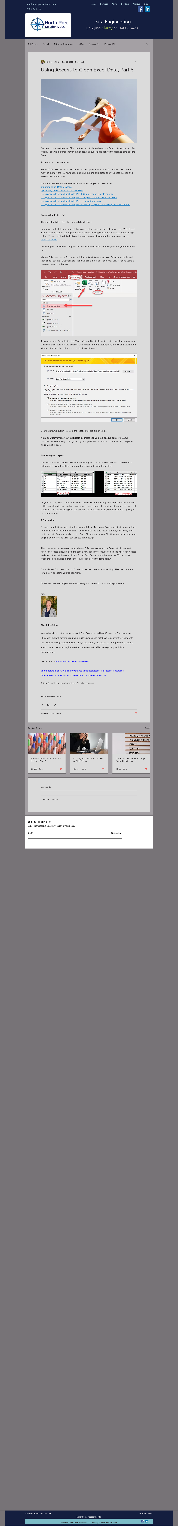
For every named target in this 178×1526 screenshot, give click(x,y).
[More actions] (135, 62)
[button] (147, 44)
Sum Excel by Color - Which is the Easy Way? (46, 759)
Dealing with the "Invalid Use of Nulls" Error (88, 759)
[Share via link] (55, 705)
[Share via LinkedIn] (48, 705)
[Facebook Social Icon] (140, 9)
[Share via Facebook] (42, 705)
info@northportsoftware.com (41, 4)
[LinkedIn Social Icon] (147, 9)
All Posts (33, 44)
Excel (46, 44)
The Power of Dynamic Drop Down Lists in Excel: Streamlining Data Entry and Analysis (130, 759)
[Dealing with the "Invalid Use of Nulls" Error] (89, 743)
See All (147, 728)
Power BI (94, 44)
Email (30, 833)
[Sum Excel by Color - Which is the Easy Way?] (47, 743)
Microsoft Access (63, 44)
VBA (81, 44)
